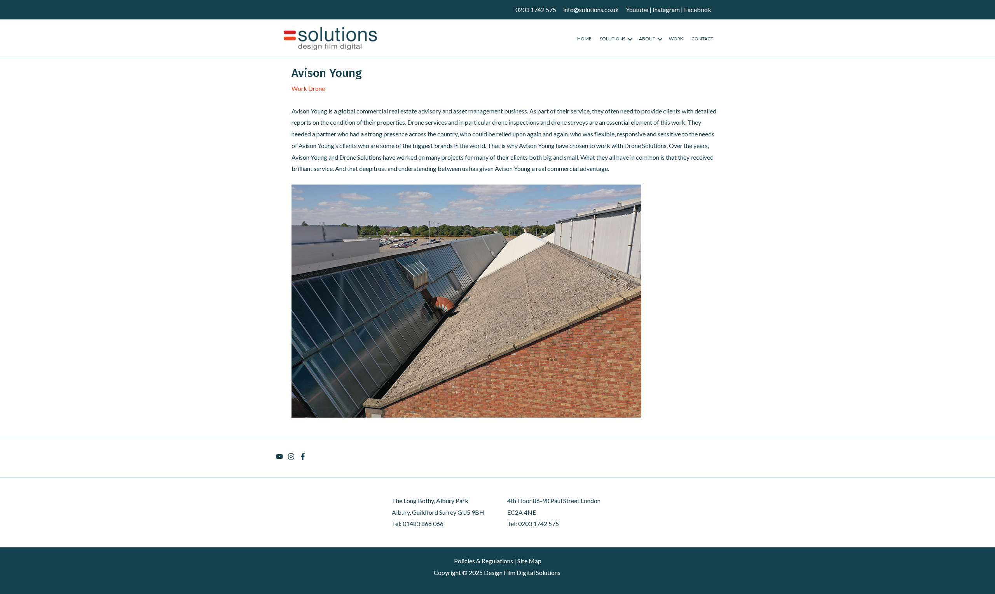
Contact (702, 39)
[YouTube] (279, 456)
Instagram (666, 9)
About (647, 39)
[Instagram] (291, 456)
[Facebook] (302, 456)
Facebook (697, 9)
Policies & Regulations (483, 560)
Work (676, 39)
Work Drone (308, 88)
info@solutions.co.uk (591, 9)
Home (584, 39)
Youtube (637, 9)
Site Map (529, 560)
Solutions (612, 39)
